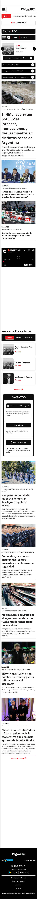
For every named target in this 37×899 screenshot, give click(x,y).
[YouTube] (22, 865)
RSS (34, 860)
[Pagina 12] (28, 9)
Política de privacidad (18, 881)
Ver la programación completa (18, 58)
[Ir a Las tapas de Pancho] (8, 378)
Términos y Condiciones (18, 878)
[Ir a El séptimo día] (8, 49)
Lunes (9, 338)
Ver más (18, 352)
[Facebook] (12, 866)
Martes (18, 338)
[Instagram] (15, 866)
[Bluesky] (20, 865)
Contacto (18, 885)
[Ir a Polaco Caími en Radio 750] (8, 349)
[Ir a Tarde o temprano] (8, 363)
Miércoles (28, 338)
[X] (17, 866)
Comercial (28, 860)
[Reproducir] (8, 37)
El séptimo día (21, 48)
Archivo (18, 888)
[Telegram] (25, 865)
